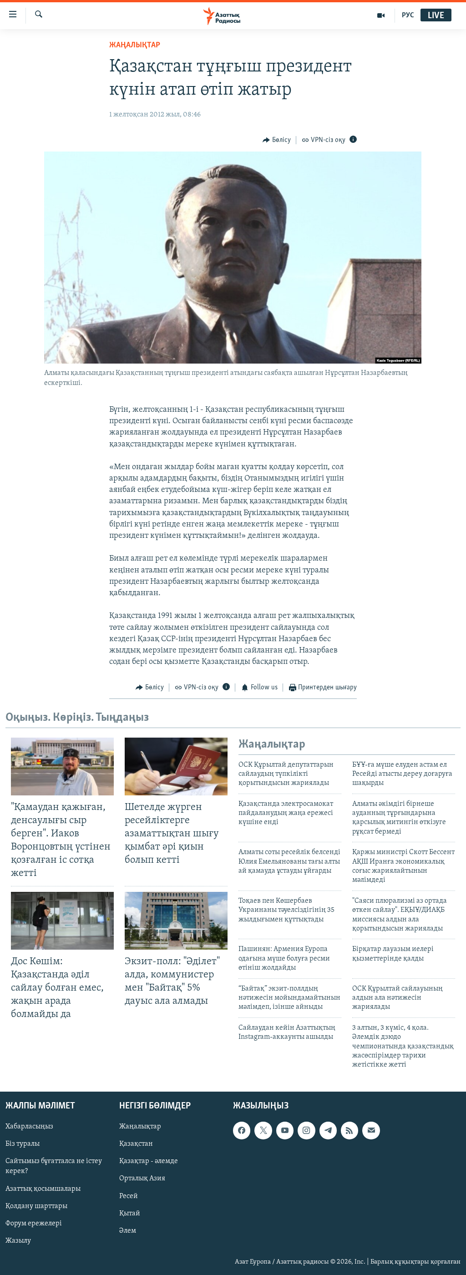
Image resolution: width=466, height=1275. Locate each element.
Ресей (128, 1195)
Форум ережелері (33, 1223)
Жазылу (18, 1240)
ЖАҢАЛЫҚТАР (134, 45)
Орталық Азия (142, 1178)
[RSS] (349, 1130)
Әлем (127, 1230)
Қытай (129, 1213)
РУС (408, 15)
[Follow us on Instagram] (306, 1130)
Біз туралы (22, 1144)
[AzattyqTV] (381, 15)
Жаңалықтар (140, 1126)
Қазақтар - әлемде (148, 1161)
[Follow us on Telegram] (328, 1130)
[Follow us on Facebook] (241, 1130)
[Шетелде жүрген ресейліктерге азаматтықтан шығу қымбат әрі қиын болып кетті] (176, 766)
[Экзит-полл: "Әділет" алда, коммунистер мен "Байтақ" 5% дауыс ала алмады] (176, 921)
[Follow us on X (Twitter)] (263, 1130)
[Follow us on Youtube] (285, 1130)
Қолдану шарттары (36, 1205)
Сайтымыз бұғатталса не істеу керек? (53, 1166)
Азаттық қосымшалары (43, 1188)
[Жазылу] (371, 1130)
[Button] (277, 140)
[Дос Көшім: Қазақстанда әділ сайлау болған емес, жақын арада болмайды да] (62, 921)
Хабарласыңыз (29, 1126)
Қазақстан (136, 1144)
